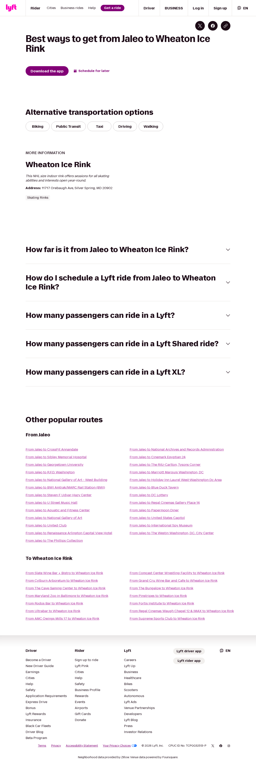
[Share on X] (200, 26)
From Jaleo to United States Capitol (157, 518)
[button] (128, 249)
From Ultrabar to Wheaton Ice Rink (53, 611)
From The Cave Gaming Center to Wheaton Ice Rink (65, 588)
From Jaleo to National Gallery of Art (54, 518)
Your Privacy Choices (117, 746)
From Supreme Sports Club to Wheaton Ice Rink (167, 618)
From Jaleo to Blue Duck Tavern (154, 487)
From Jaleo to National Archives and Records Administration (177, 449)
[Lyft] (11, 8)
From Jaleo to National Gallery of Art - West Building (66, 480)
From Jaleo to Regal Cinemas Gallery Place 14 (165, 502)
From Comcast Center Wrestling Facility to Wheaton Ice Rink (177, 573)
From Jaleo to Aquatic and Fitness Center (58, 510)
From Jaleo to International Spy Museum (161, 525)
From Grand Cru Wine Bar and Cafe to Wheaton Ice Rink (173, 580)
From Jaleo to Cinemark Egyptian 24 (158, 457)
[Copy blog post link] (225, 26)
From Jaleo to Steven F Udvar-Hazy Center (59, 495)
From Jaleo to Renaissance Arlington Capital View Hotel (69, 533)
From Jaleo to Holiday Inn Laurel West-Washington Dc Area (176, 480)
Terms (42, 746)
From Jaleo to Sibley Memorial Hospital (56, 457)
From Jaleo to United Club (46, 525)
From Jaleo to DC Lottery (149, 495)
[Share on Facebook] (213, 26)
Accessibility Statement (82, 746)
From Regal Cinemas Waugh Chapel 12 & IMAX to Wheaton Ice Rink (182, 611)
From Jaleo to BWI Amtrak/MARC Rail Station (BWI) (65, 487)
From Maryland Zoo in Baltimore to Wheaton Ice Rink (67, 595)
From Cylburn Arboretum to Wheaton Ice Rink (62, 580)
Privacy (56, 746)
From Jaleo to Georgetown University (54, 464)
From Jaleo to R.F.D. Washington (50, 472)
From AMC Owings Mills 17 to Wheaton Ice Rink (62, 618)
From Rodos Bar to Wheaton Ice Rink (54, 603)
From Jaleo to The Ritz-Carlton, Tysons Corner (165, 464)
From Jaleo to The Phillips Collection (54, 540)
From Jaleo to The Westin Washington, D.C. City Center (172, 533)
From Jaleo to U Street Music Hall (51, 502)
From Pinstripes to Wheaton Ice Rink (158, 595)
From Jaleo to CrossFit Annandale (52, 449)
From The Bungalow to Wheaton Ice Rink (161, 588)
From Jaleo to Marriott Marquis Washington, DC (167, 472)
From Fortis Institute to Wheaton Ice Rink (162, 603)
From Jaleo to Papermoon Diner (154, 510)
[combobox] (242, 8)
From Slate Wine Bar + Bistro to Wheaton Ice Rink (64, 573)
